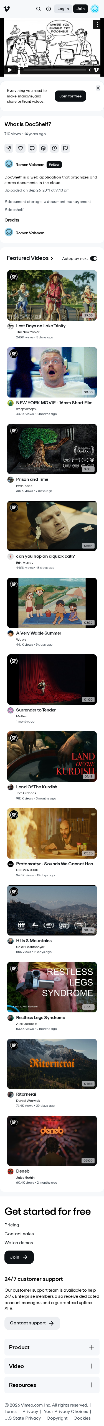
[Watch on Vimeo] (96, 70)
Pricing (11, 1225)
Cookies (82, 1418)
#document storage (23, 202)
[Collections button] (43, 148)
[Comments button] (32, 148)
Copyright (57, 1418)
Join (81, 9)
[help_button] (48, 8)
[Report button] (65, 148)
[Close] (98, 88)
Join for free (70, 96)
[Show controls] (89, 70)
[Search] (38, 8)
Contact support (28, 1323)
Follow (54, 164)
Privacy (30, 1411)
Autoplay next (75, 258)
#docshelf (14, 210)
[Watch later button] (54, 148)
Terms (10, 1411)
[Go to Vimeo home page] (6, 9)
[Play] (10, 70)
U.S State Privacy (22, 1418)
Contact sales (19, 1234)
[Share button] (8, 148)
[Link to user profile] (8, 164)
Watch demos (18, 1242)
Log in (63, 9)
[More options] (97, 24)
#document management (67, 202)
